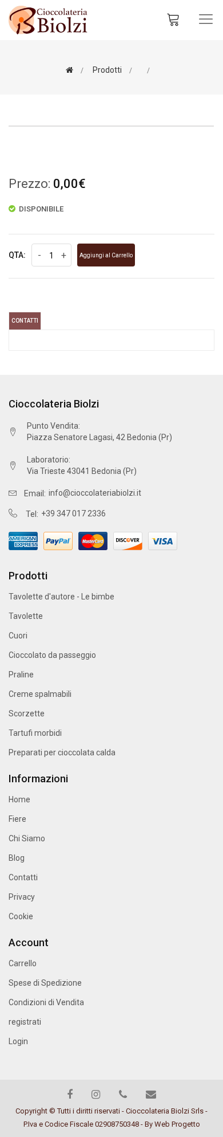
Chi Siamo (27, 838)
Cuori (18, 636)
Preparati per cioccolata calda (62, 752)
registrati (25, 1022)
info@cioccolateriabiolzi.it (95, 493)
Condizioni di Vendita (46, 1002)
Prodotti (106, 70)
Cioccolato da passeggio (52, 655)
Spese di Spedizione (45, 983)
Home (19, 799)
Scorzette (27, 713)
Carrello (23, 963)
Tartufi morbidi (35, 733)
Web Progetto (177, 1124)
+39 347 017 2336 (73, 513)
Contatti (24, 320)
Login (18, 1041)
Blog (17, 858)
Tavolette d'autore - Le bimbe (61, 597)
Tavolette (26, 616)
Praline (21, 675)
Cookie (21, 916)
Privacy (22, 897)
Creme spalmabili (40, 694)
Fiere (17, 819)
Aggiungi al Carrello (106, 255)
